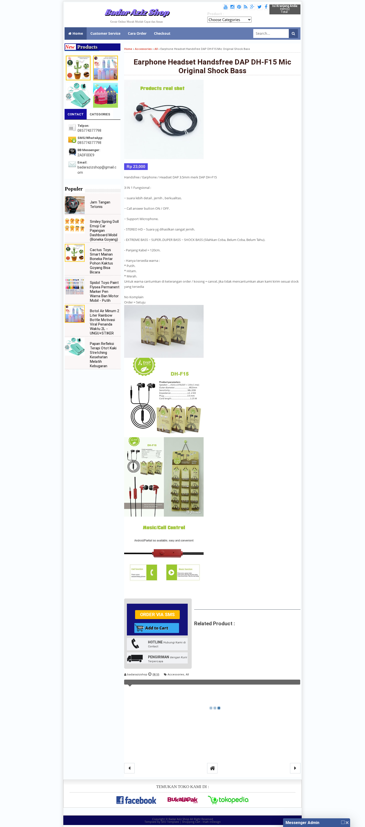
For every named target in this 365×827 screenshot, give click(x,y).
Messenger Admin (302, 822)
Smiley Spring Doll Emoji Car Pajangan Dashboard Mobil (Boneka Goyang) (104, 230)
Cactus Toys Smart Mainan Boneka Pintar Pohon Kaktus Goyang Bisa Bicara (101, 261)
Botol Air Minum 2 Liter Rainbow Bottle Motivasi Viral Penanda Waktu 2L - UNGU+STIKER (104, 322)
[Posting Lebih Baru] (129, 768)
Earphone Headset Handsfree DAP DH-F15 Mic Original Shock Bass (212, 66)
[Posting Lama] (295, 768)
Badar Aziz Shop (137, 11)
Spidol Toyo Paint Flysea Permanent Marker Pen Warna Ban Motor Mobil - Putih (104, 291)
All (187, 674)
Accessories (176, 674)
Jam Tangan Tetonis (100, 204)
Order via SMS (157, 614)
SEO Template (170, 822)
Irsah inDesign (212, 822)
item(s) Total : (285, 9)
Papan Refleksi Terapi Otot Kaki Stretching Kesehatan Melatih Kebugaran (103, 354)
